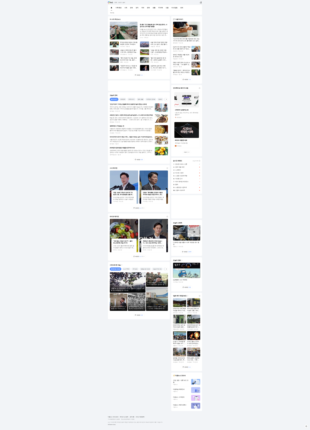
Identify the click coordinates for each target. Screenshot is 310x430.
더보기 (186, 152)
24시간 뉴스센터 (124, 416)
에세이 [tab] (160, 99)
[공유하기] (200, 2)
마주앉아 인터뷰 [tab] (150, 99)
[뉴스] (111, 2)
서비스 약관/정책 (140, 416)
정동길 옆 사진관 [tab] (145, 269)
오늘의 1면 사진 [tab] (157, 269)
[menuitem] (111, 7)
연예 (115, 2)
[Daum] (109, 2)
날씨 (123, 2)
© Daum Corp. (112, 424)
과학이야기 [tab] (131, 99)
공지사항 (132, 416)
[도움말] (167, 168)
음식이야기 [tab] (114, 99)
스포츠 (120, 2)
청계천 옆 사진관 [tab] (115, 269)
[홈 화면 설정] (306, 426)
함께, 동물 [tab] (140, 99)
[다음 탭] (166, 99)
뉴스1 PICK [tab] (126, 269)
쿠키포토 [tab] (135, 269)
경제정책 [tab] (122, 99)
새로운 (140, 75)
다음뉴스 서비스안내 (113, 416)
